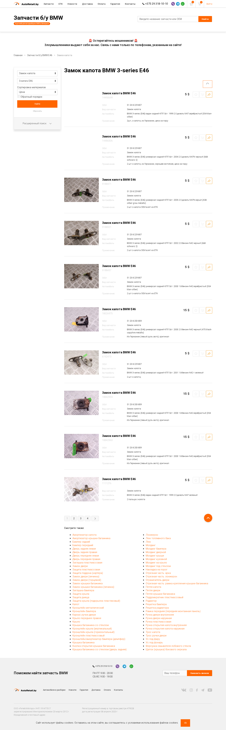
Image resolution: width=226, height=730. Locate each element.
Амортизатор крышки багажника (91, 538)
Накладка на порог (156, 569)
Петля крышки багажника (160, 593)
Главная (18, 55)
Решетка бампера (156, 604)
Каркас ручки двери (84, 614)
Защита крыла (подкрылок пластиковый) (96, 600)
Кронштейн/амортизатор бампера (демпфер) (98, 639)
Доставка (87, 4)
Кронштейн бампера (84, 611)
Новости (72, 4)
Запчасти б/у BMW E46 (39, 55)
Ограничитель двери (157, 579)
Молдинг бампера (156, 548)
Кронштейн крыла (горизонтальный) (93, 632)
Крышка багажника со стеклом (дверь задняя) (99, 649)
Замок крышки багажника (87, 583)
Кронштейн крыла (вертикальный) (92, 628)
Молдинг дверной (156, 552)
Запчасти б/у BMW (38, 17)
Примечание (108, 121)
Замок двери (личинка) (85, 576)
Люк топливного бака (158, 538)
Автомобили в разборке (54, 690)
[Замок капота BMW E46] (81, 103)
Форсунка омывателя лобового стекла (168, 645)
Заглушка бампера (83, 590)
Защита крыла (80, 593)
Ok (185, 723)
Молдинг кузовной (156, 559)
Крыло (76, 621)
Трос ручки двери (156, 635)
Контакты (130, 4)
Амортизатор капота (84, 534)
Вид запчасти (109, 109)
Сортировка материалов (31, 87)
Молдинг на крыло (156, 562)
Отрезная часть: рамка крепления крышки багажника (177, 583)
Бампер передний (82, 545)
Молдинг (151, 545)
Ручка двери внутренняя (160, 614)
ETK (61, 4)
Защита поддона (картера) (87, 573)
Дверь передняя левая (85, 555)
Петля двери (153, 590)
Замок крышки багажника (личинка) (93, 586)
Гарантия (115, 4)
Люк (148, 541)
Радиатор (151, 600)
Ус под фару (153, 639)
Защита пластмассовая (86, 569)
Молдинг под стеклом (158, 566)
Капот (75, 604)
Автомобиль (108, 113)
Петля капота (153, 586)
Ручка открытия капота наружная (165, 628)
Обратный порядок (31, 96)
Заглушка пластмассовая (87, 562)
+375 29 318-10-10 (156, 3)
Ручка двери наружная (159, 618)
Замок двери (80, 566)
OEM (104, 105)
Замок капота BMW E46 (119, 93)
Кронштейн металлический (88, 607)
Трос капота (153, 632)
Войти (209, 4)
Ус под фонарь (154, 642)
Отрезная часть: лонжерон (161, 576)
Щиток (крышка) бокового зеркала (166, 649)
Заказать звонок (199, 673)
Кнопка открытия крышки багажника (93, 645)
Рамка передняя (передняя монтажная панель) (173, 611)
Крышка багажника (83, 642)
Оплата (101, 4)
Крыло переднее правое (86, 618)
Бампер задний (81, 541)
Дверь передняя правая (86, 559)
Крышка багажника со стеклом (90, 625)
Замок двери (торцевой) (86, 579)
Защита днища (80, 597)
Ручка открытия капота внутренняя (166, 625)
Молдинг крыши (155, 555)
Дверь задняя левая (84, 548)
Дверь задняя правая (84, 552)
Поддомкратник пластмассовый (164, 597)
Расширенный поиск (35, 123)
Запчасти (49, 4)
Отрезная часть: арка (158, 573)
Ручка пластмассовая (158, 621)
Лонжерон (152, 534)
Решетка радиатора (157, 607)
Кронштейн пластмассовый (88, 635)
